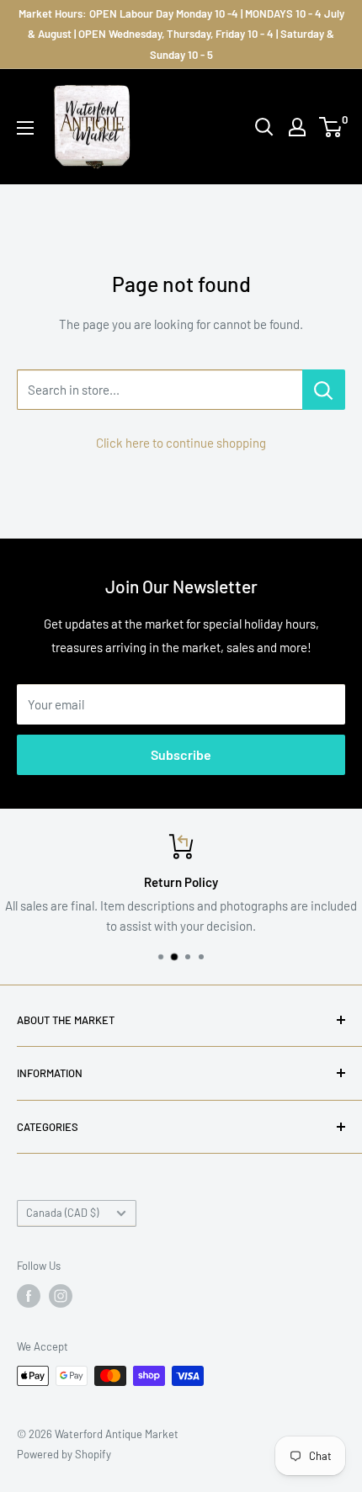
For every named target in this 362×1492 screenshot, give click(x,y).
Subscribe (181, 754)
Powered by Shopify (64, 1454)
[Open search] (264, 127)
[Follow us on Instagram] (60, 1296)
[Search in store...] (323, 389)
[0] (331, 127)
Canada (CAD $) (62, 1212)
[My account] (297, 127)
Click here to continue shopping (181, 442)
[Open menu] (25, 128)
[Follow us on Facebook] (28, 1296)
